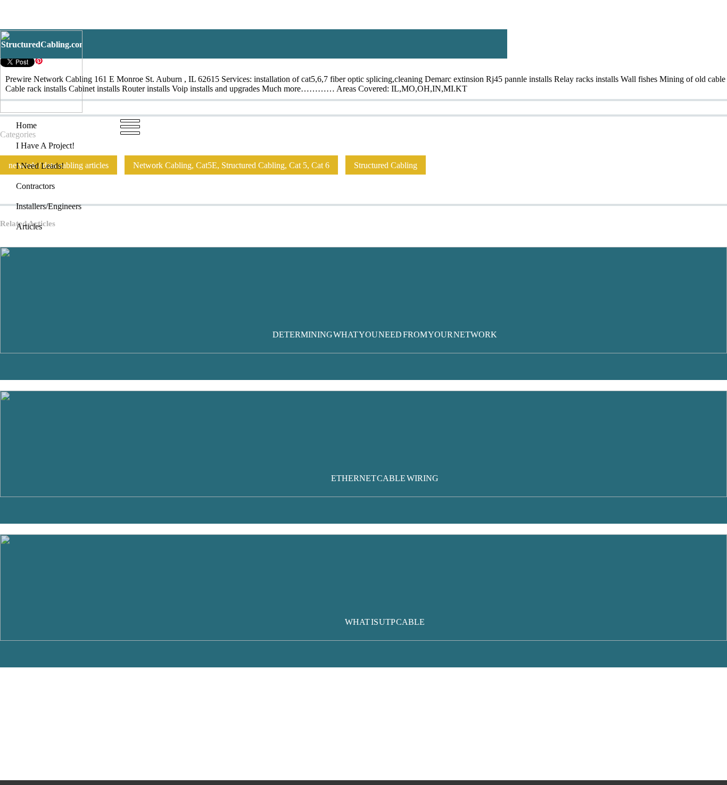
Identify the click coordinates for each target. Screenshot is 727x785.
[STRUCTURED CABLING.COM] (41, 109)
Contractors (364, 124)
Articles (483, 124)
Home (196, 124)
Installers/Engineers (427, 124)
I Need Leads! (310, 124)
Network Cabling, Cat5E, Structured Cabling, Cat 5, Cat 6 (231, 165)
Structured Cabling (385, 165)
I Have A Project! (246, 124)
